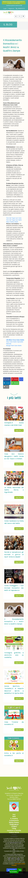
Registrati (11, 8)
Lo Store (14, 826)
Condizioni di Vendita (14, 830)
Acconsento (11, 870)
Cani (14, 814)
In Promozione (14, 820)
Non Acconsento (16, 870)
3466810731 (21, 8)
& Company (14, 818)
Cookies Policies (14, 832)
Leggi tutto (18, 430)
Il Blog (14, 828)
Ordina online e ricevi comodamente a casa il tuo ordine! (14, 2)
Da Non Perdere (14, 822)
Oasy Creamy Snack (12, 222)
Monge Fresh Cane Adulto (14, 345)
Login (5, 8)
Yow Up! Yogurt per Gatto (14, 220)
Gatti (14, 816)
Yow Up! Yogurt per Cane (13, 218)
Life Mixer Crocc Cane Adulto (15, 340)
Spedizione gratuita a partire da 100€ (14, 5)
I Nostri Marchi (14, 824)
